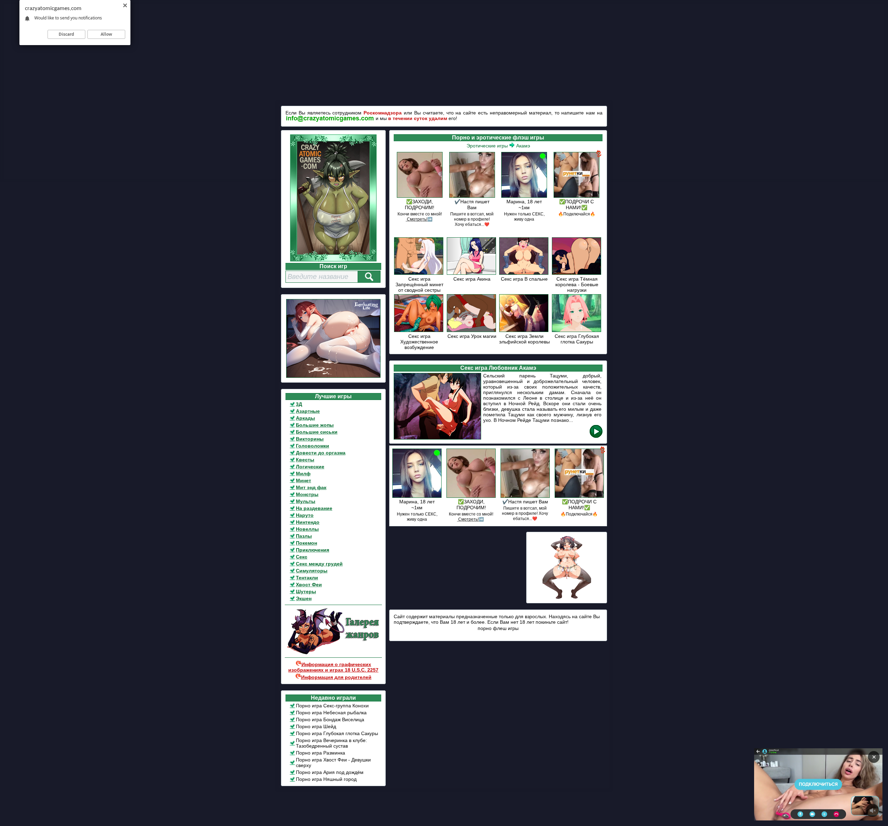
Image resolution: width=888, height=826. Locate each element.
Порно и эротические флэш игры (498, 137)
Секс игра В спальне (524, 279)
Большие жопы (315, 425)
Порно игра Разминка (320, 753)
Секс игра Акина (471, 279)
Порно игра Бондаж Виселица (330, 719)
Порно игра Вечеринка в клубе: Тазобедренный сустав (331, 743)
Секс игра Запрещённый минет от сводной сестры (419, 284)
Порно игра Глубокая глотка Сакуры (337, 733)
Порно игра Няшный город (326, 779)
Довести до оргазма (320, 452)
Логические (310, 466)
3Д (299, 404)
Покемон (306, 543)
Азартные (308, 411)
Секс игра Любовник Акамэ (498, 368)
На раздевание (314, 508)
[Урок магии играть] (472, 331)
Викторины (310, 439)
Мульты (305, 501)
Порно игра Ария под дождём (330, 772)
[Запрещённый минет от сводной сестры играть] (419, 273)
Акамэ (523, 145)
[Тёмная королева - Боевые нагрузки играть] (577, 273)
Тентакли (307, 577)
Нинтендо (307, 522)
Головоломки (312, 446)
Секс (301, 557)
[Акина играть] (472, 273)
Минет (303, 480)
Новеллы (307, 529)
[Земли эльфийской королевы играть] (524, 331)
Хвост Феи (309, 584)
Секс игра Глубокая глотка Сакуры (577, 338)
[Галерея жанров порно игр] (333, 653)
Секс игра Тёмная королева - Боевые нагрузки (576, 284)
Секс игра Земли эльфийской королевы (524, 338)
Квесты (305, 459)
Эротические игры (487, 145)
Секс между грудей (319, 564)
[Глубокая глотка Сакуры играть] (577, 331)
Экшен (303, 598)
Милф (303, 473)
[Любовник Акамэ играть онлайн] (596, 437)
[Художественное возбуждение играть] (419, 331)
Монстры (307, 494)
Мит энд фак (311, 487)
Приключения (312, 550)
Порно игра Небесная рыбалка (331, 712)
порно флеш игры (498, 628)
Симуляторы (311, 570)
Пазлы (304, 536)
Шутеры (306, 591)
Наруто (305, 515)
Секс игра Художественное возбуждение (419, 341)
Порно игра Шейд (316, 726)
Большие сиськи (317, 432)
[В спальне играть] (524, 273)
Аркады (305, 418)
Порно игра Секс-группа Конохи (332, 705)
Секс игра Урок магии (471, 336)
